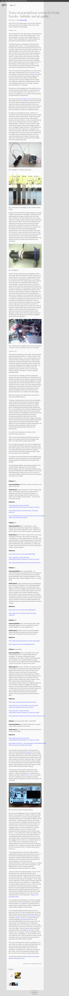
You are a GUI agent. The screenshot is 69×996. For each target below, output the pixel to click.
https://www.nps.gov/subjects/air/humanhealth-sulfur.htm (25, 562)
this (29, 72)
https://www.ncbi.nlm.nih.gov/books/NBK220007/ (22, 610)
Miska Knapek (32, 916)
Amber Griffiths (23, 20)
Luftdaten (17, 917)
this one (29, 930)
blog (6, 0)
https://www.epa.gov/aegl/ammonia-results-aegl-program (24, 641)
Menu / (12, 5)
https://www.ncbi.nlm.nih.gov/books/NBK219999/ (22, 554)
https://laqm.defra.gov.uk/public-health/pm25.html (22, 702)
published (25, 919)
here (39, 88)
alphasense (29, 752)
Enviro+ (27, 775)
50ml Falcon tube (25, 99)
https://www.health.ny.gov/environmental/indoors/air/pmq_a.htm (27, 716)
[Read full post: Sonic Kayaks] (18, 975)
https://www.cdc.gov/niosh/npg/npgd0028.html (21, 644)
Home (2, 0)
